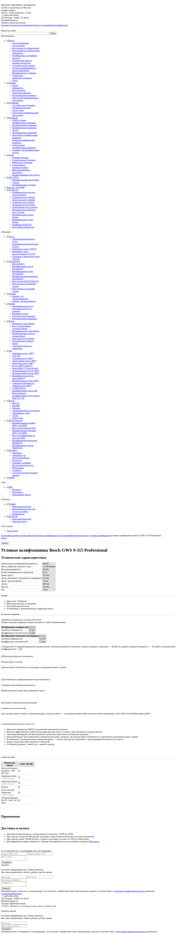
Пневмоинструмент (21, 108)
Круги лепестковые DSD (24, 428)
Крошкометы (18, 514)
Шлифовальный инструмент (25, 180)
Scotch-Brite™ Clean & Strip (25, 368)
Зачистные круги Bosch (23, 338)
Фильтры (16, 489)
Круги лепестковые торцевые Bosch (21, 327)
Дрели (15, 85)
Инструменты (22, 535)
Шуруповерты (19, 90)
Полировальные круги (22, 306)
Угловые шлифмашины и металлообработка (24, 69)
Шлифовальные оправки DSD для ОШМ (24, 424)
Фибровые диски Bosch (23, 323)
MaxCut (15, 403)
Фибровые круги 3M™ (23, 353)
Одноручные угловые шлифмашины (93, 535)
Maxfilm (16, 405)
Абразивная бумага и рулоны (26, 410)
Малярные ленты (20, 313)
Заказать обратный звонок (13, 23)
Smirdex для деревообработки (20, 297)
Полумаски (17, 492)
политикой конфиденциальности (129, 891)
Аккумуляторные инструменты (20, 44)
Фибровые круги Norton (23, 205)
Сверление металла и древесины (22, 347)
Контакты (94, 841)
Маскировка (18, 468)
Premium (16, 408)
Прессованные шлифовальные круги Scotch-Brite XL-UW (26, 395)
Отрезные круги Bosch (23, 341)
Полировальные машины (24, 95)
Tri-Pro (15, 415)
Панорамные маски (21, 494)
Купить (5, 543)
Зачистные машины (21, 93)
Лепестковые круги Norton (24, 207)
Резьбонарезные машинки (24, 125)
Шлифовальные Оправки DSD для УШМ (24, 431)
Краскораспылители (21, 506)
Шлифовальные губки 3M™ (25, 381)
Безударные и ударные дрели (25, 48)
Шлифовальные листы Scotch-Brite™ (22, 377)
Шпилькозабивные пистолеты (21, 171)
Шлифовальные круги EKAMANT (22, 267)
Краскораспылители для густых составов (23, 510)
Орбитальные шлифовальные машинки (24, 146)
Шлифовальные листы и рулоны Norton (23, 193)
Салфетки (16, 470)
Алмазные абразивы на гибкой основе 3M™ (23, 384)
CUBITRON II (19, 388)
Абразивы (17, 453)
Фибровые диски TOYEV (24, 249)
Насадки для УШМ (16, 187)
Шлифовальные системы (24, 185)
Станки (15, 182)
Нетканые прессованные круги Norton (24, 211)
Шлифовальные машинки (24, 128)
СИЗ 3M (16, 356)
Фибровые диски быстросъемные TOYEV (23, 252)
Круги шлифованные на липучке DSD (23, 436)
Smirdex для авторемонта (24, 301)
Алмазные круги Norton (23, 197)
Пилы (15, 80)
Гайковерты (17, 88)
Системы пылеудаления (23, 65)
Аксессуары (18, 110)
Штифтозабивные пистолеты (26, 175)
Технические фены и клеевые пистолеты (22, 61)
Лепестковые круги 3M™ (24, 361)
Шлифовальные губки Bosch (25, 331)
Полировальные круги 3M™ (25, 371)
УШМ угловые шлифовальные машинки (24, 121)
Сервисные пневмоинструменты (22, 76)
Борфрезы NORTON (21, 225)
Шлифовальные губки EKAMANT (22, 272)
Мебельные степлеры (22, 162)
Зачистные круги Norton (23, 200)
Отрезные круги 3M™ (22, 358)
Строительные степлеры (23, 160)
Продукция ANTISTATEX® (25, 281)
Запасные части (19, 521)
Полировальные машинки (24, 133)
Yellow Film (17, 418)
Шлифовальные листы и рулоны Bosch (23, 334)
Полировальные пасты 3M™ (25, 373)
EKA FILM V (18, 264)
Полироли (17, 460)
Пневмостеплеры (20, 157)
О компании (7, 893)
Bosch (32, 535)
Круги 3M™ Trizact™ (22, 366)
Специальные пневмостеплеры (20, 166)
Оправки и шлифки (21, 463)
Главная (5, 535)
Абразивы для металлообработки (21, 456)
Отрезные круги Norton (23, 202)
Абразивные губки (21, 413)
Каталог (12, 535)
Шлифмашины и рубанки (24, 73)
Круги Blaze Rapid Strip (23, 227)
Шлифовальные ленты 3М (24, 391)
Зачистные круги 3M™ (23, 363)
